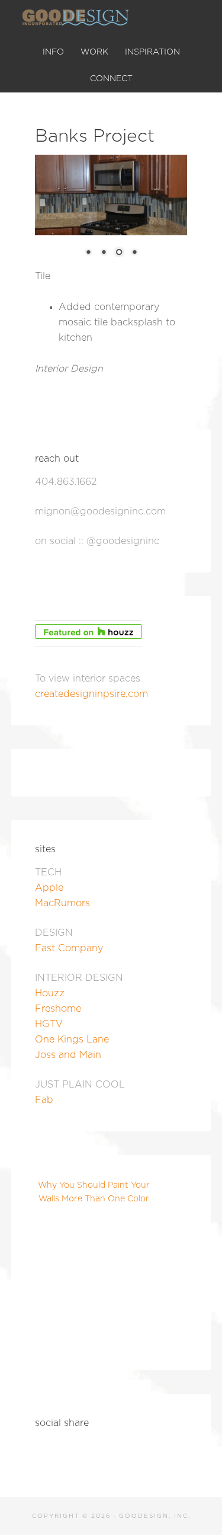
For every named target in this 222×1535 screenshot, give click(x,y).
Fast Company (69, 948)
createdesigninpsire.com (91, 694)
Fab (44, 1100)
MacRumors (62, 903)
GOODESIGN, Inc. (111, 18)
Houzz (50, 993)
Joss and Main (68, 1055)
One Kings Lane (72, 1039)
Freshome (58, 1008)
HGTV (49, 1024)
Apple (49, 888)
